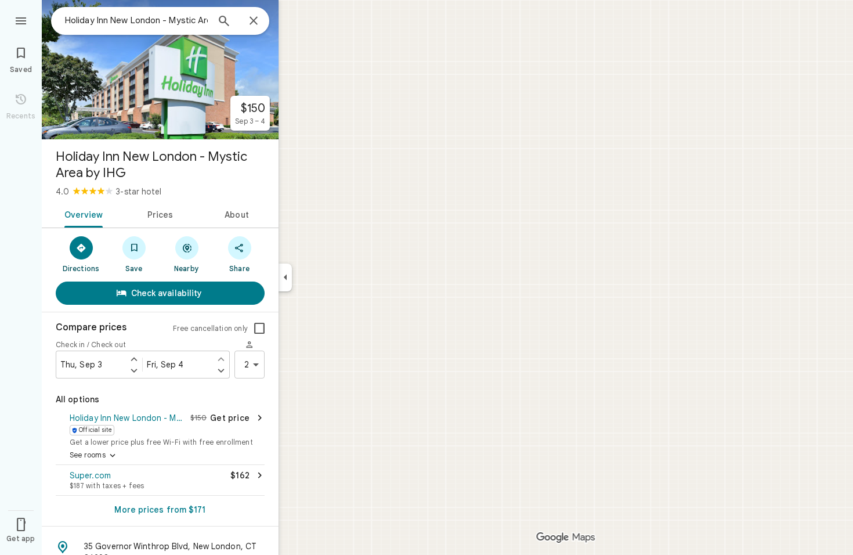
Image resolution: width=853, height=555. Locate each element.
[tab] (82, 214)
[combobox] (136, 20)
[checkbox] (259, 329)
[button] (160, 428)
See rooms (94, 455)
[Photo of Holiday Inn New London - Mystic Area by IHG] (160, 69)
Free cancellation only (210, 328)
